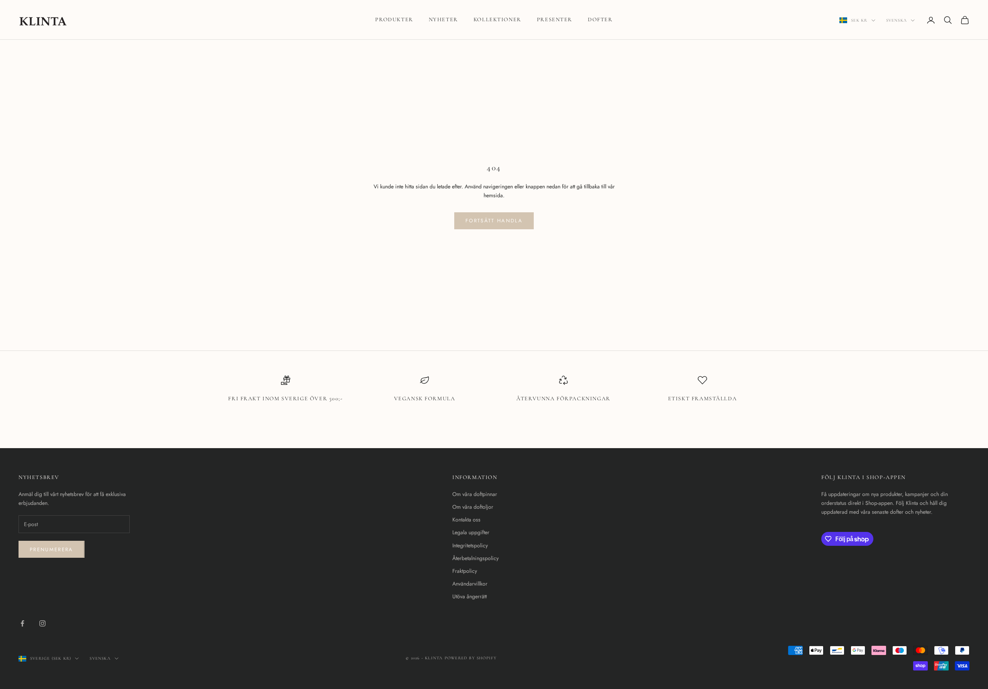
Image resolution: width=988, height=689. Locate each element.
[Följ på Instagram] (42, 623)
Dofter (600, 19)
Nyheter (443, 19)
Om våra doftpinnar (474, 494)
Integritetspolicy (470, 545)
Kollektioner (497, 19)
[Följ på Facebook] (22, 623)
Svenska (896, 20)
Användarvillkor (469, 583)
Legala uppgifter (470, 532)
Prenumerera (51, 549)
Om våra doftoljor (472, 507)
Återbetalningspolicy (475, 558)
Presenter (554, 19)
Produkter (394, 19)
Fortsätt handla (494, 220)
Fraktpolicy (464, 571)
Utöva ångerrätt (469, 596)
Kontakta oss (466, 519)
